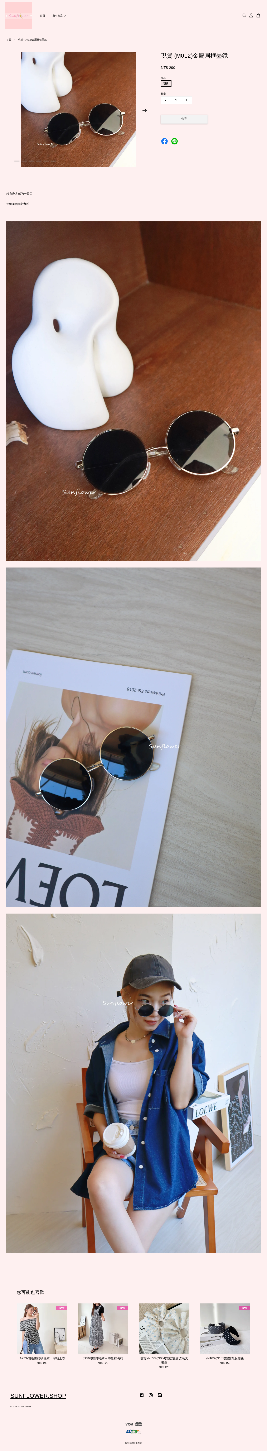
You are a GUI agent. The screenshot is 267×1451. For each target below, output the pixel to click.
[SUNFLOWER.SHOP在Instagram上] (151, 1397)
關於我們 (129, 1443)
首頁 (42, 15)
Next (145, 110)
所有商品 (58, 15)
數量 (163, 93)
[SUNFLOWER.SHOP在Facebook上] (142, 1397)
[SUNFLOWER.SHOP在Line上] (160, 1397)
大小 (163, 78)
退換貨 (139, 1443)
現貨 (166, 83)
